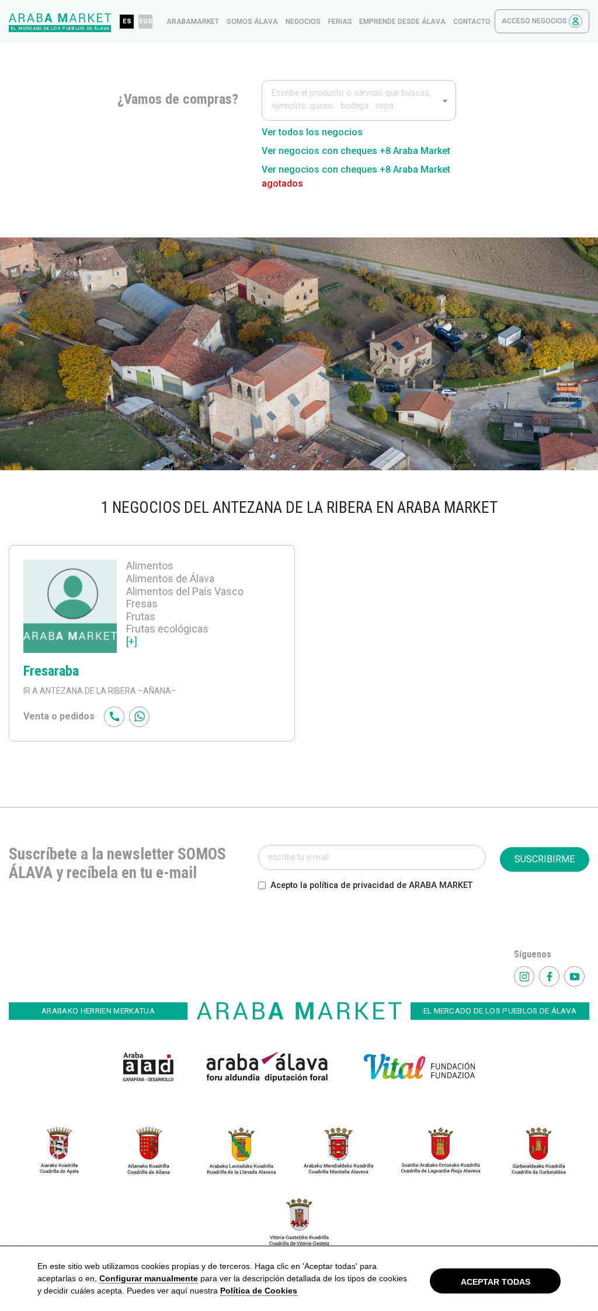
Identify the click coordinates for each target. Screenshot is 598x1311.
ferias (340, 22)
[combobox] (359, 100)
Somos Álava (252, 22)
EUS (145, 21)
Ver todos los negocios (312, 132)
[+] (131, 641)
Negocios (303, 22)
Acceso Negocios (535, 21)
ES (127, 21)
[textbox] (359, 102)
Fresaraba (51, 671)
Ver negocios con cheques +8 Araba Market (356, 150)
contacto (472, 22)
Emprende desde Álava (402, 22)
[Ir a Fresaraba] (70, 608)
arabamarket (192, 22)
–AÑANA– (156, 690)
